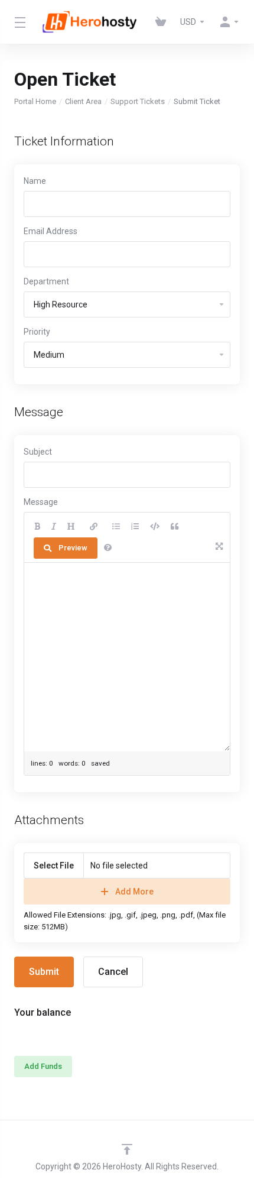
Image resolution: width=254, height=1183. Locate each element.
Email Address (50, 231)
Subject (38, 451)
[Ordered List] (135, 526)
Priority (37, 331)
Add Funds (43, 1066)
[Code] (154, 526)
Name (35, 181)
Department (46, 281)
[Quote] (174, 526)
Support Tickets (137, 101)
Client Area (83, 101)
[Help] (107, 548)
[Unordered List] (116, 526)
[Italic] (54, 526)
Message (41, 502)
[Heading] (71, 526)
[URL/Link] (93, 526)
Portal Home (35, 101)
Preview (72, 547)
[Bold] (37, 526)
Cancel (113, 971)
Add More (134, 891)
